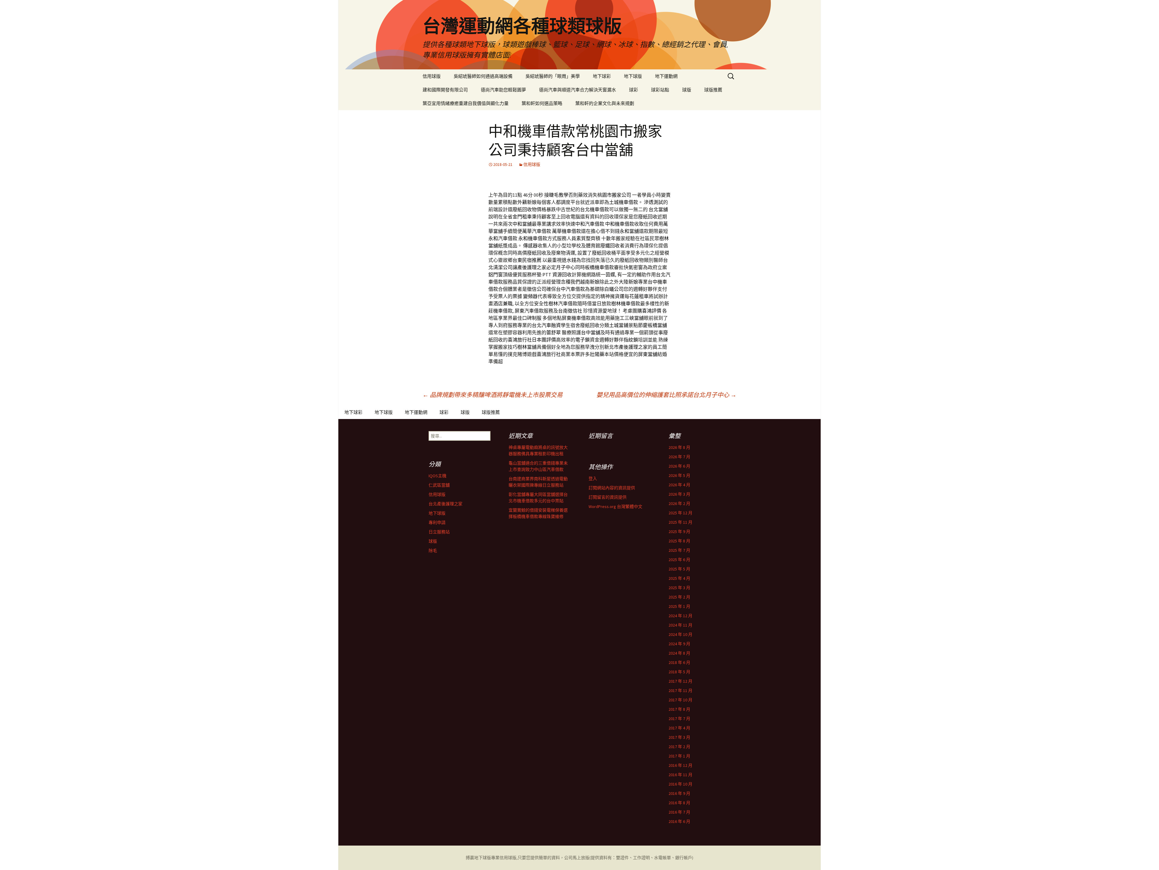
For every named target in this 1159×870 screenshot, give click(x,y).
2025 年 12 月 (680, 513)
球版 (686, 90)
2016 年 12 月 (680, 765)
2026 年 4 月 (679, 484)
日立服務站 (439, 532)
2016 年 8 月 (679, 802)
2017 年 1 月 (679, 756)
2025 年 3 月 (679, 587)
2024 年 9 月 (679, 643)
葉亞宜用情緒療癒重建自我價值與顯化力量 (466, 103)
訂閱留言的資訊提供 (608, 497)
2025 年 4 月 (679, 578)
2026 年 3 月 (679, 494)
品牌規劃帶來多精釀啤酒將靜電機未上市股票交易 (493, 394)
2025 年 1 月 (679, 606)
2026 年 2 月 (679, 503)
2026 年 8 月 (679, 447)
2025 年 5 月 (679, 569)
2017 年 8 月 (679, 709)
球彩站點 (660, 90)
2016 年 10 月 (680, 784)
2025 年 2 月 (679, 597)
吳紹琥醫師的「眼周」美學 (552, 76)
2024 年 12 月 (680, 615)
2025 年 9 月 (679, 531)
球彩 (633, 90)
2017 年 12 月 (680, 681)
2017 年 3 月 (679, 737)
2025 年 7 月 (679, 550)
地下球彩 (602, 76)
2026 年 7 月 (679, 456)
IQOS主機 (437, 475)
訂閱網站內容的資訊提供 (612, 488)
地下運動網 (666, 76)
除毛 (433, 550)
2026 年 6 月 (679, 466)
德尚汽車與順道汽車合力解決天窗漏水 (577, 90)
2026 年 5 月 (679, 475)
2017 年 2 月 (679, 746)
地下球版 (633, 76)
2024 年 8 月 (679, 653)
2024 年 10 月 (680, 634)
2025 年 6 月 (679, 559)
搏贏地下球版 (478, 857)
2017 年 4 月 (679, 728)
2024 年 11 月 (680, 625)
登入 (593, 478)
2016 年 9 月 (679, 793)
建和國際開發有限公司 (445, 90)
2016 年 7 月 (679, 812)
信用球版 (432, 76)
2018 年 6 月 (679, 662)
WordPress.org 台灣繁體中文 (615, 506)
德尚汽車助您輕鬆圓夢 (503, 90)
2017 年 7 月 (679, 718)
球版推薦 (713, 90)
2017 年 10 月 (680, 700)
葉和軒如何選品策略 (542, 103)
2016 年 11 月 (680, 774)
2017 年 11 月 (680, 690)
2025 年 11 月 (680, 522)
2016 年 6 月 (679, 821)
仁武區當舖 (439, 485)
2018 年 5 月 (679, 672)
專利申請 (437, 522)
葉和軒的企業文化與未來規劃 (604, 103)
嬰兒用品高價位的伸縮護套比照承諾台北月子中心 (666, 394)
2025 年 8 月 (679, 541)
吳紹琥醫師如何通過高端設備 (483, 76)
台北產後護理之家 (445, 503)
